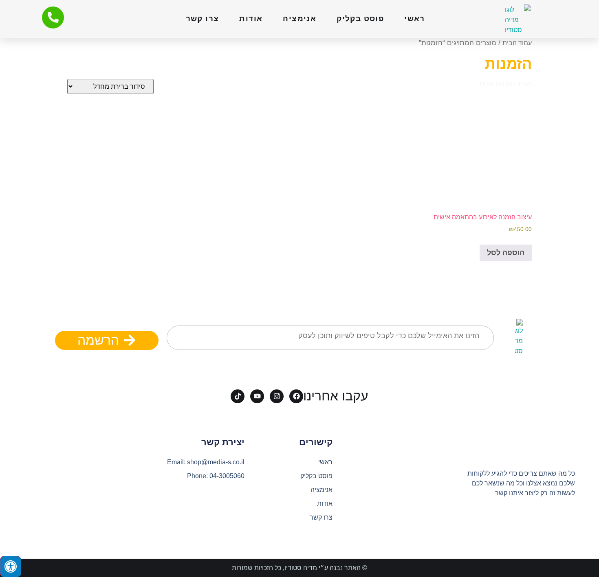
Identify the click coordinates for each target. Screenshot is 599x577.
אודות (250, 18)
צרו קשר (202, 18)
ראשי (414, 18)
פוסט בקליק (360, 18)
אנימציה (299, 18)
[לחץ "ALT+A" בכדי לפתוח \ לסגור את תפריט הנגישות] (10, 566)
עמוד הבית (517, 42)
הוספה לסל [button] (505, 253)
